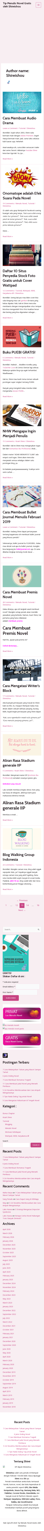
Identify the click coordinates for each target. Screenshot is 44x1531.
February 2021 (8, 1333)
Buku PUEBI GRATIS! (19, 352)
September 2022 (9, 1314)
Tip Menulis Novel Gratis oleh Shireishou (17, 5)
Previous (22, 900)
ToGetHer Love (9, 367)
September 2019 (9, 1383)
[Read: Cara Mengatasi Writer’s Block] (22, 670)
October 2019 (8, 1380)
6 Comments (8, 357)
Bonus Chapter (9, 1113)
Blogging (8, 1124)
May (4, 1203)
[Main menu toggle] (38, 5)
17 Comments (8, 696)
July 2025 (6, 1264)
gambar (24, 300)
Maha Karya (7, 1192)
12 (16, 905)
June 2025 (7, 1268)
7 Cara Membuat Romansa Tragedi (17, 1080)
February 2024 (8, 1291)
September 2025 (9, 1256)
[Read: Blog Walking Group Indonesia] (22, 839)
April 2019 (7, 1391)
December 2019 (9, 1372)
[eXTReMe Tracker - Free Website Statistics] (22, 1055)
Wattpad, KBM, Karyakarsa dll (17, 1136)
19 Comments (8, 203)
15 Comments (8, 441)
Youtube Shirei (31, 150)
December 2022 (9, 1310)
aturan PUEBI (18, 391)
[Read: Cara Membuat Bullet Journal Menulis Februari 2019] (22, 496)
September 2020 (9, 1345)
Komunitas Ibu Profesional (20, 448)
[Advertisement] (22, 33)
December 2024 (9, 1283)
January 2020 (8, 1368)
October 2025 (8, 1252)
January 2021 (8, 1337)
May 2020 (7, 1353)
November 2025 (9, 1249)
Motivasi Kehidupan (13, 1132)
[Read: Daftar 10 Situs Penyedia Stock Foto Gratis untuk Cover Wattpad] (22, 255)
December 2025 (9, 1245)
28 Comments (8, 602)
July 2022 (6, 1318)
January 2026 (8, 1241)
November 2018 (9, 1407)
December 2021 (9, 1326)
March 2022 (7, 1322)
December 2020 (9, 1341)
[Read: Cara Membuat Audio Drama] (22, 102)
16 (38, 905)
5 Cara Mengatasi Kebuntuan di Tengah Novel (21, 1100)
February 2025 (8, 1275)
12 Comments (8, 290)
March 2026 (7, 1233)
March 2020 (7, 1360)
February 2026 (8, 1237)
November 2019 (9, 1376)
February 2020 (8, 1364)
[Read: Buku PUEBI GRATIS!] (22, 336)
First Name (8, 992)
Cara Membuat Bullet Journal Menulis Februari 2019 (22, 517)
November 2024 (9, 1287)
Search (5, 1141)
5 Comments (8, 770)
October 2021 (8, 1329)
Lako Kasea (7, 1209)
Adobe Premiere (27, 135)
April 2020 (7, 1357)
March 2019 (7, 1395)
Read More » (8, 158)
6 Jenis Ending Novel (11, 1076)
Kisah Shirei (20, 441)
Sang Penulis (8, 1199)
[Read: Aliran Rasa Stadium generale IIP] (22, 745)
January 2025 (8, 1279)
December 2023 (9, 1295)
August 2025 (8, 1260)
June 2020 (7, 1349)
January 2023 (8, 1306)
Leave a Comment (10, 128)
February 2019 (8, 1399)
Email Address (9, 986)
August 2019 (8, 1387)
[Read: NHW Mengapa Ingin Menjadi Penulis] (22, 415)
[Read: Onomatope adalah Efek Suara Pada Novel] (22, 177)
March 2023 (7, 1303)
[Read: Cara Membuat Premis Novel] (22, 576)
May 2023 (7, 1299)
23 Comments (8, 865)
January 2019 (8, 1403)
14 (27, 905)
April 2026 (7, 1229)
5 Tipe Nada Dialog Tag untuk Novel (17, 1096)
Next (22, 910)
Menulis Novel (21, 203)
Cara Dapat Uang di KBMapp (27, 1199)
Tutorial (22, 128)
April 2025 (7, 1272)
